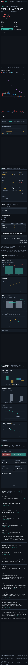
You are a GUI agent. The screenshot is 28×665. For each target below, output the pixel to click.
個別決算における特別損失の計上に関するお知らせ (13, 518)
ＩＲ (11, 1)
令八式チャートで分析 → (7, 29)
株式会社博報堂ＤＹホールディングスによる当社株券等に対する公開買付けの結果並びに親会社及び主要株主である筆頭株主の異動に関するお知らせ (13, 577)
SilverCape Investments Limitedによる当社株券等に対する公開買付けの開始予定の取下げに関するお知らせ (14, 561)
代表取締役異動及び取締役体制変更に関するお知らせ (13, 504)
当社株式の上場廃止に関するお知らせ (13, 498)
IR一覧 (3, 32)
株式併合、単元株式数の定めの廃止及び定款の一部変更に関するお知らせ (13, 546)
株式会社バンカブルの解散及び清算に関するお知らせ (13, 569)
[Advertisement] (14, 50)
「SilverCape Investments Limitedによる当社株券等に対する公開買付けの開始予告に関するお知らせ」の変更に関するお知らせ (14, 587)
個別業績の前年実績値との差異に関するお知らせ (13, 525)
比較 (8, 1)
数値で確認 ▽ (5, 330)
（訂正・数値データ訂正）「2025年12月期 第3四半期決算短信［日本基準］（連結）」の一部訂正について (14, 595)
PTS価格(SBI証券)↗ (18, 29)
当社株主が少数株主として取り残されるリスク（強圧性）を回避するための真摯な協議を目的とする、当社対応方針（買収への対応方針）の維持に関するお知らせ (13, 605)
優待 (13, 1)
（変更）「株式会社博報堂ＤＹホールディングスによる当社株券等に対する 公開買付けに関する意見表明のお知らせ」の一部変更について (14, 614)
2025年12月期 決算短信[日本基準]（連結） (12, 533)
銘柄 (6, 1)
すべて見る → (18, 492)
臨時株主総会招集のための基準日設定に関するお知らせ (13, 553)
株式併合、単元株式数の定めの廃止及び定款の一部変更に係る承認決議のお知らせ (13, 511)
